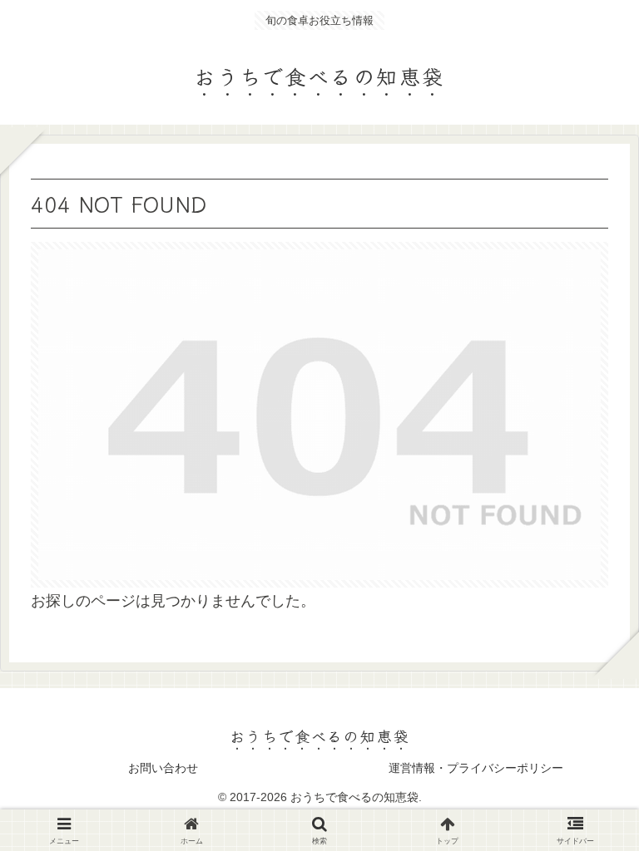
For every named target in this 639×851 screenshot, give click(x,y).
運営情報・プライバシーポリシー (476, 768)
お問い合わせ (163, 768)
